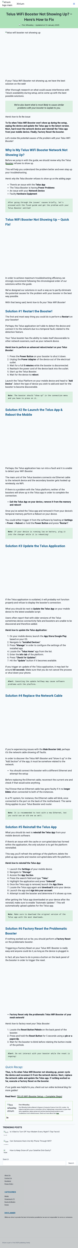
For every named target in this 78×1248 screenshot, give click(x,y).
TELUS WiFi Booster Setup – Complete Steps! (39, 1096)
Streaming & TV (10, 1199)
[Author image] (20, 25)
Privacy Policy (9, 1184)
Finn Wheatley (28, 25)
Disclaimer (8, 1181)
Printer (7, 1205)
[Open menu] (74, 3)
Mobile (7, 1196)
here (57, 1113)
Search (6, 1159)
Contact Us (8, 1178)
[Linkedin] (7, 1117)
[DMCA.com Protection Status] (39, 1227)
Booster (9, 163)
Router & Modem (10, 1202)
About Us (7, 1175)
